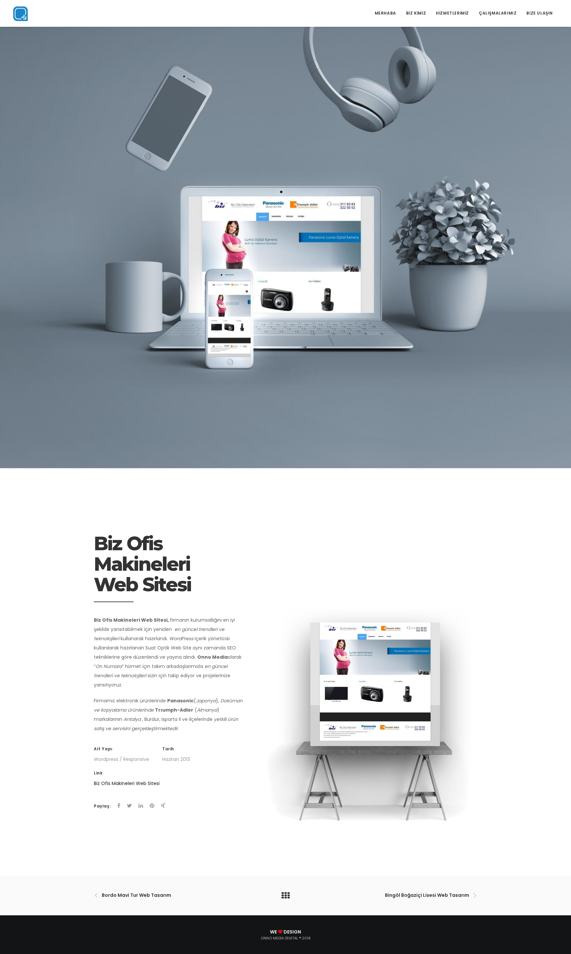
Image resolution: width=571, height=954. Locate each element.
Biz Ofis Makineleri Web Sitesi (127, 783)
